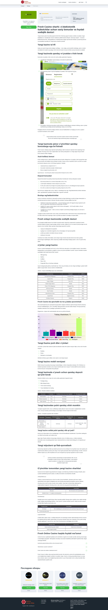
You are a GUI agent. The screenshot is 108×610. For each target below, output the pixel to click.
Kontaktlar (43, 603)
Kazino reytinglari (62, 2)
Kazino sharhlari (72, 2)
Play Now (28, 27)
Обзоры (28, 6)
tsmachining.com (31, 605)
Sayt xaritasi (43, 601)
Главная (22, 6)
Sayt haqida (43, 600)
